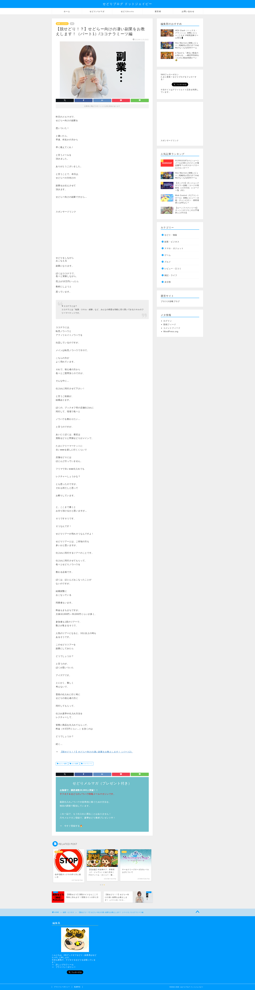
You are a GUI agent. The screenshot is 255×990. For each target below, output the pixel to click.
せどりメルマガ (97, 11)
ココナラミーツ (87, 763)
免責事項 (77, 987)
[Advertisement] (78, 231)
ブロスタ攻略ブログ (170, 301)
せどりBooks (127, 11)
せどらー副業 (62, 763)
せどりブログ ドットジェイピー (127, 4)
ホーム (67, 11)
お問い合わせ (188, 11)
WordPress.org (170, 331)
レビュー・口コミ (172, 268)
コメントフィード (171, 328)
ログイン (167, 321)
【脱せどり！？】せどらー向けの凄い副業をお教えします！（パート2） (96, 752)
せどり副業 (74, 763)
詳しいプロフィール (65, 965)
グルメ (167, 262)
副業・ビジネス (62, 23)
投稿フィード (169, 324)
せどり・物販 (170, 235)
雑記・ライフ (170, 275)
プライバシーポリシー (66, 967)
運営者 (158, 11)
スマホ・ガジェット (174, 248)
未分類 (167, 282)
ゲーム (167, 255)
